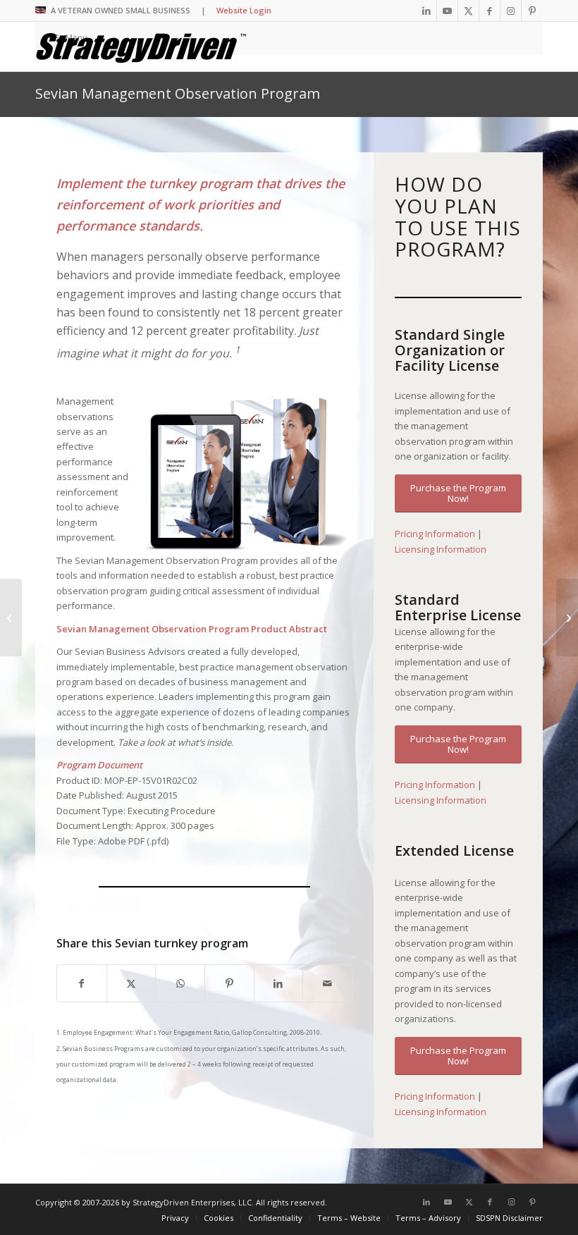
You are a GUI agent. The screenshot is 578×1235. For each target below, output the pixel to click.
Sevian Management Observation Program (177, 93)
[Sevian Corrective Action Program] (11, 617)
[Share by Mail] (327, 983)
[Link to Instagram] (510, 10)
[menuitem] (175, 1218)
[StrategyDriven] (141, 46)
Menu (76, 38)
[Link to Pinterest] (532, 10)
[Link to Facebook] (489, 10)
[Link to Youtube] (447, 10)
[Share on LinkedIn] (278, 983)
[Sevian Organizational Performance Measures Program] (567, 617)
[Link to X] (468, 10)
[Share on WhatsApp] (180, 983)
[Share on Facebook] (81, 983)
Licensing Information (440, 549)
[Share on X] (131, 983)
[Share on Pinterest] (229, 983)
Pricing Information (435, 533)
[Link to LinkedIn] (426, 10)
